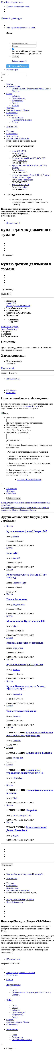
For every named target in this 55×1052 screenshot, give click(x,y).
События (16, 96)
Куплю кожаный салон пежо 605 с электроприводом (29, 734)
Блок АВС (12, 553)
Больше (15, 105)
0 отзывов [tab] (10, 392)
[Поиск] (2, 80)
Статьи (9, 84)
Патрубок (31, 810)
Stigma (16, 835)
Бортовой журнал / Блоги (18, 110)
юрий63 (16, 558)
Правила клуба (18, 98)
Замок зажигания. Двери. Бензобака (26, 829)
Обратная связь (13, 959)
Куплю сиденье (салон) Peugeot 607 (26, 531)
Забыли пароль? (19, 61)
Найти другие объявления (18, 306)
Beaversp (17, 716)
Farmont (21, 170)
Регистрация (12, 70)
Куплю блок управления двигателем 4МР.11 (24, 771)
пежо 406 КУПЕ (19, 151)
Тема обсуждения (9, 329)
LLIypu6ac (17, 778)
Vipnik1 (21, 153)
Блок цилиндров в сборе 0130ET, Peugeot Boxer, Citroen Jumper (30, 176)
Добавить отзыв (13, 498)
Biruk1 (16, 798)
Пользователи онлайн (22, 120)
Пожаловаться (12, 379)
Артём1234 (23, 187)
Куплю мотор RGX (20, 184)
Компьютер (11, 488)
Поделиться (7, 865)
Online (9, 93)
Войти (15, 56)
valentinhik (17, 694)
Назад (14, 990)
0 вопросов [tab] (11, 390)
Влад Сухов (18, 648)
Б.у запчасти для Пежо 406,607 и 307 (28, 158)
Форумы (10, 108)
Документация (13, 86)
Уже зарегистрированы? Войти (21, 28)
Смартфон (11, 493)
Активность (11, 115)
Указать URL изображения (29, 479)
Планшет (10, 491)
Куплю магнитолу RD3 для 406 (24, 664)
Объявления (11, 113)
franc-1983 (22, 160)
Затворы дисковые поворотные (24, 642)
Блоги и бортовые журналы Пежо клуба (24, 874)
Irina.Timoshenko (25, 180)
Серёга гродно (19, 583)
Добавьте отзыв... (14, 440)
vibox (15, 626)
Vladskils (17, 741)
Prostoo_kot (18, 758)
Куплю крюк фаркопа (39, 752)
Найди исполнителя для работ (20, 899)
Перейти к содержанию (12, 2)
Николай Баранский (22, 815)
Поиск (15, 103)
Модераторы (17, 101)
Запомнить (17, 51)
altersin (16, 536)
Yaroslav (16, 669)
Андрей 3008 (19, 604)
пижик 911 (11, 303)
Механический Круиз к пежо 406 (25, 621)
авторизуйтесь (30, 406)
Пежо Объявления (14, 902)
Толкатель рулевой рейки (21, 710)
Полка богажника (17, 599)
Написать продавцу (10, 327)
